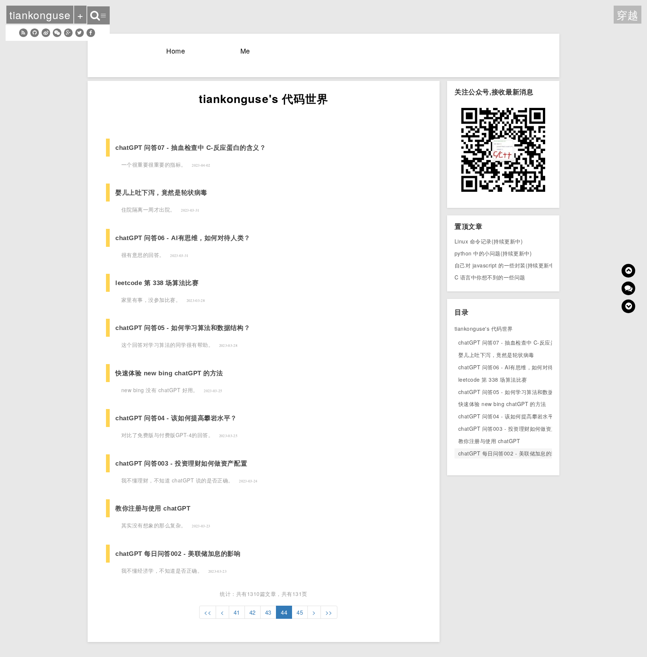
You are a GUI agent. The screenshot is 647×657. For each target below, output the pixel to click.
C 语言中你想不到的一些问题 (490, 277)
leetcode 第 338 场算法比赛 (156, 282)
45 (300, 612)
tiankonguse (39, 14)
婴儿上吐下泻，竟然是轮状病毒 (161, 192)
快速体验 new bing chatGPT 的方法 (169, 373)
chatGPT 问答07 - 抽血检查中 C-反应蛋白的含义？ (190, 147)
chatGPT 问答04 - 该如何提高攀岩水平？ (176, 418)
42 (252, 612)
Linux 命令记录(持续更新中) (489, 241)
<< (207, 612)
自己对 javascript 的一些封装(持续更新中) (506, 265)
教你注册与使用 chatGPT (152, 508)
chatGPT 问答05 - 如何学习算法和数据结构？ (182, 327)
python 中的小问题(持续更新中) (493, 253)
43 (268, 612)
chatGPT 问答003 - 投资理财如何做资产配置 (181, 463)
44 (284, 612)
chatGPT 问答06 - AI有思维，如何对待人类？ (182, 237)
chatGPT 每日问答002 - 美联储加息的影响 (178, 553)
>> (328, 612)
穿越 (627, 14)
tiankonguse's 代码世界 (484, 328)
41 (237, 612)
